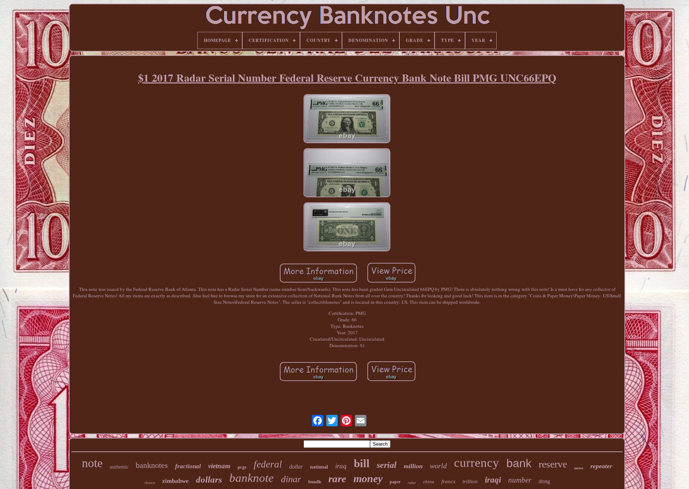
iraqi (493, 479)
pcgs (242, 467)
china (428, 481)
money (368, 478)
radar (412, 483)
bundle (314, 481)
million (413, 466)
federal (268, 464)
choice (149, 482)
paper (395, 481)
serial (387, 465)
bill (362, 463)
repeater (601, 466)
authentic (119, 467)
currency (476, 463)
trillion (470, 481)
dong (544, 481)
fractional (188, 466)
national (319, 467)
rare (337, 478)
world (438, 466)
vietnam (219, 466)
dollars (209, 479)
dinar (291, 479)
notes (578, 468)
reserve (553, 464)
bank (518, 463)
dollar (296, 467)
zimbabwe (175, 481)
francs (448, 481)
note (92, 463)
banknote (251, 477)
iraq (341, 466)
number (519, 480)
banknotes (152, 465)
